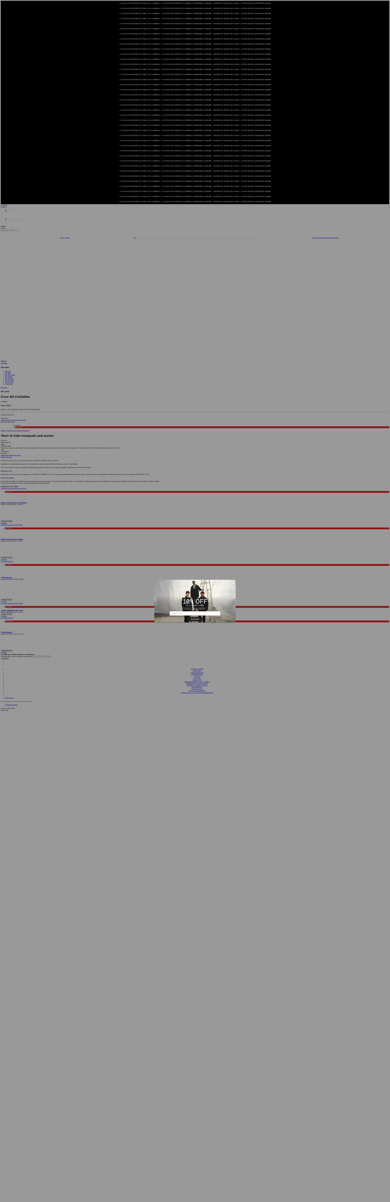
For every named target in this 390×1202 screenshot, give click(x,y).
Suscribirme (195, 619)
